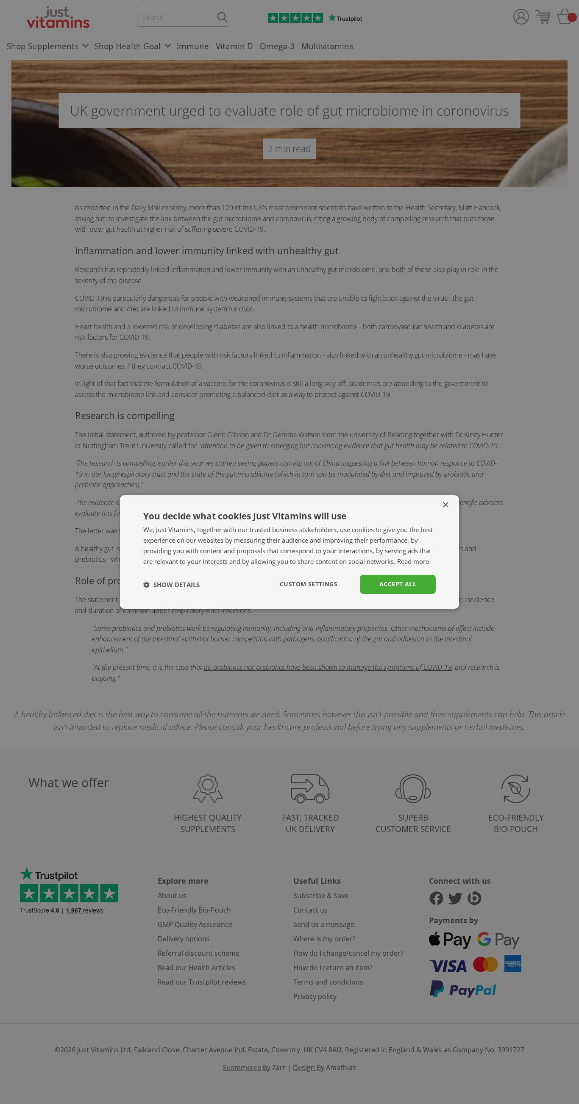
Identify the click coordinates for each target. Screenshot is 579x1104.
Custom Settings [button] (308, 584)
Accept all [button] (397, 584)
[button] (171, 584)
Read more (413, 561)
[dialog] (289, 552)
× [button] (445, 505)
